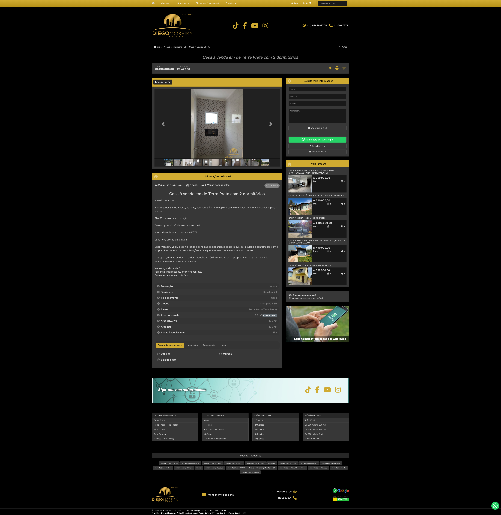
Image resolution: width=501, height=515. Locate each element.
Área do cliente (301, 3)
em (262, 468)
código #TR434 (190, 463)
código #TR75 (309, 463)
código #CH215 (234, 463)
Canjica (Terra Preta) (164, 438)
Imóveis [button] (163, 3)
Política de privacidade (306, 512)
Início (159, 47)
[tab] (162, 82)
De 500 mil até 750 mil (315, 429)
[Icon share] (236, 25)
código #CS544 (250, 472)
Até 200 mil (310, 420)
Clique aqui (293, 298)
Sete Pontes (160, 434)
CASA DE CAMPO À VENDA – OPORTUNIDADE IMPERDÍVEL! (316, 195)
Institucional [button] (181, 3)
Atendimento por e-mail (221, 494)
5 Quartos (259, 438)
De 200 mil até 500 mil (315, 425)
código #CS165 (169, 463)
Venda (167, 47)
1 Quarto (259, 420)
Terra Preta (159, 420)
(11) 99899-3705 (317, 25)
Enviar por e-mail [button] (318, 128)
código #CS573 (288, 468)
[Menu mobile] (153, 3)
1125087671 (341, 25)
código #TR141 (163, 468)
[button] (163, 124)
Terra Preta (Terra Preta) (166, 425)
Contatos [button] (230, 3)
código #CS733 (236, 468)
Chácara (208, 434)
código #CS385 (318, 468)
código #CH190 (212, 463)
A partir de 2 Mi (312, 438)
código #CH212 (255, 463)
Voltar (344, 47)
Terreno (208, 425)
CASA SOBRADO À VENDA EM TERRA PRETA (309, 265)
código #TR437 (288, 463)
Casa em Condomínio (214, 429)
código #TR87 (184, 468)
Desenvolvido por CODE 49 (338, 512)
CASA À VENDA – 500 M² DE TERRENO (306, 218)
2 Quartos (259, 425)
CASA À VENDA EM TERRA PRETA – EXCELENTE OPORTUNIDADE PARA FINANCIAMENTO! (311, 171)
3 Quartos (259, 429)
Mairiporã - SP (179, 47)
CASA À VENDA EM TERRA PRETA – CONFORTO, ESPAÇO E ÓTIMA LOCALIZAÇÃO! (316, 241)
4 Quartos (259, 434)
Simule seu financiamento (208, 3)
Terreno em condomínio (215, 438)
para (339, 468)
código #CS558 (214, 468)
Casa (191, 47)
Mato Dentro (160, 429)
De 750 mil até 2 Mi (314, 434)
